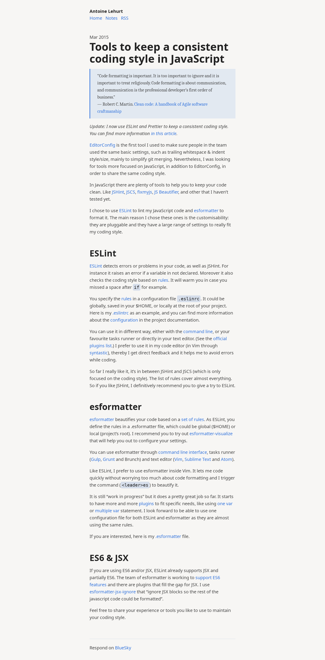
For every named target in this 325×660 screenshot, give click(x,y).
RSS (124, 18)
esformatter (206, 211)
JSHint (118, 192)
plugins (146, 504)
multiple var (107, 511)
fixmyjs (144, 192)
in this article (163, 133)
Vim (178, 459)
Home (96, 18)
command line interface (182, 452)
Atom (226, 459)
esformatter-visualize (211, 434)
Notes (111, 18)
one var (225, 504)
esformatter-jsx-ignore (113, 592)
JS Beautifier (166, 192)
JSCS (130, 192)
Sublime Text (198, 459)
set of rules (192, 419)
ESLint (125, 211)
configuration (124, 320)
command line (198, 331)
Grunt (109, 459)
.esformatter (168, 536)
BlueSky (123, 648)
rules (163, 280)
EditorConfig (102, 145)
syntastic (99, 353)
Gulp (96, 459)
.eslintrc (121, 313)
